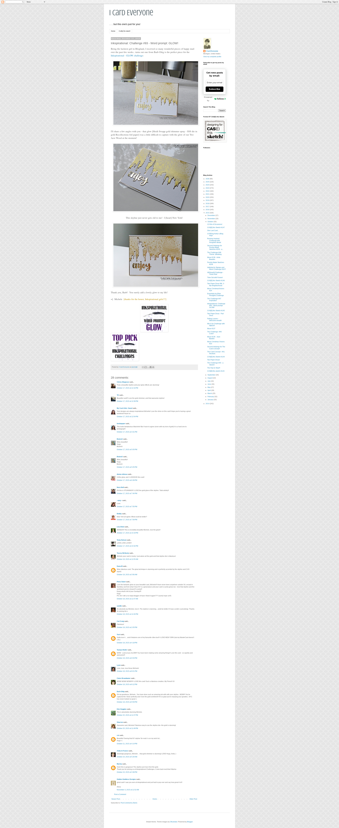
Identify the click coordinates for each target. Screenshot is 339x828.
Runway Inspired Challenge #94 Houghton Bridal (214, 240)
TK (118, 395)
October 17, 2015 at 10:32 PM (127, 546)
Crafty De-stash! (124, 31)
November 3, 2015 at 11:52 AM (128, 790)
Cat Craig (120, 621)
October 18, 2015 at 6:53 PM (127, 658)
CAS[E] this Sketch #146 (216, 280)
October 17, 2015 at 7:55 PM (127, 506)
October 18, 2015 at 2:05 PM (127, 627)
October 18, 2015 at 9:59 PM (127, 702)
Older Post (193, 799)
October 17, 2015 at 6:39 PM (127, 480)
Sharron (120, 722)
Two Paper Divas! (213, 360)
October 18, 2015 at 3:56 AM (127, 575)
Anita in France (122, 751)
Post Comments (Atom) (129, 803)
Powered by (208, 98)
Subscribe (214, 89)
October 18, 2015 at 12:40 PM (127, 614)
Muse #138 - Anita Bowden (213, 258)
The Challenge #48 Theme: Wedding (214, 253)
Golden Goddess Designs (126, 779)
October (211, 222)
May (209, 387)
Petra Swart (121, 582)
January (211, 400)
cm (118, 735)
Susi (118, 634)
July (209, 381)
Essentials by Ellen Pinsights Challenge (215, 294)
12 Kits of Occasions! (214, 224)
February (211, 397)
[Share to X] (148, 367)
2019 (208, 200)
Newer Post (115, 799)
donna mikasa (122, 474)
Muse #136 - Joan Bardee (213, 338)
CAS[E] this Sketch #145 (216, 311)
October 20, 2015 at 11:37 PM (127, 715)
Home (113, 31)
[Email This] (143, 367)
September (212, 375)
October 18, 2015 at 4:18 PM (127, 643)
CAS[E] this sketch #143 (215, 371)
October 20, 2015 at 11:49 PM (127, 728)
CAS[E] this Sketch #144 (216, 357)
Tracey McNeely (123, 553)
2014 (208, 404)
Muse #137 (211, 329)
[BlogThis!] (145, 367)
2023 (208, 188)
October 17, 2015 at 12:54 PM (127, 417)
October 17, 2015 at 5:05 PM (127, 449)
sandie (119, 606)
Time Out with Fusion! (215, 277)
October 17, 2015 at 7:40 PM (127, 493)
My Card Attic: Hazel (124, 408)
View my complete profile (212, 57)
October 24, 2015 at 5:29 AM (127, 757)
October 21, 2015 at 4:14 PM (127, 744)
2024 (208, 185)
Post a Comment (120, 794)
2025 (208, 182)
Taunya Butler (122, 650)
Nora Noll (120, 487)
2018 (208, 203)
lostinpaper (121, 424)
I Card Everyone (131, 12)
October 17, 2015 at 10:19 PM (127, 533)
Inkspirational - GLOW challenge (127, 55)
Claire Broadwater (124, 678)
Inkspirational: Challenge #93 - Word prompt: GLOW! (216, 305)
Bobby (119, 514)
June (209, 384)
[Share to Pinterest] (153, 367)
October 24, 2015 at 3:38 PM (127, 772)
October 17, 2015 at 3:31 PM (127, 432)
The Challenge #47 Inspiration (214, 299)
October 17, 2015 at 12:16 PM (127, 388)
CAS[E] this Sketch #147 (216, 227)
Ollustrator (173, 822)
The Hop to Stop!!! (213, 368)
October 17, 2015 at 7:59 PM (127, 520)
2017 (208, 206)
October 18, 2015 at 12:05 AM (127, 559)
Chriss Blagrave (123, 382)
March (210, 393)
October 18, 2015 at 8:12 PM (127, 684)
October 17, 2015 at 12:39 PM (127, 401)
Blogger (190, 822)
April (209, 390)
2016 (208, 210)
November (211, 219)
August (210, 378)
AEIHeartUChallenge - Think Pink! (215, 273)
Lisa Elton (120, 527)
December (211, 215)
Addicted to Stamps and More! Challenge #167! (216, 268)
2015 (208, 213)
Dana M (119, 566)
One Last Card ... (213, 230)
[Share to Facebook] (150, 367)
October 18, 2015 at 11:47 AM (127, 599)
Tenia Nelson (121, 540)
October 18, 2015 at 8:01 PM (127, 671)
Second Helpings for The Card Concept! (216, 347)
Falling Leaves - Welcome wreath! (214, 319)
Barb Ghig (120, 691)
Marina (119, 764)
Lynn (119, 665)
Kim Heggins (121, 709)
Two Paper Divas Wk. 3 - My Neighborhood (216, 284)
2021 (208, 194)
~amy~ (119, 500)
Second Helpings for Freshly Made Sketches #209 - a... (215, 247)
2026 (208, 179)
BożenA (120, 439)
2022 (208, 191)
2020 (208, 197)
